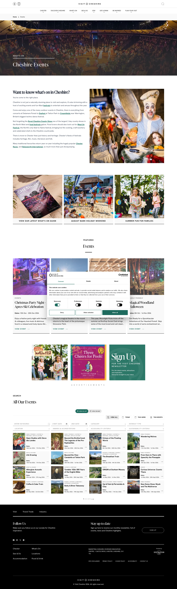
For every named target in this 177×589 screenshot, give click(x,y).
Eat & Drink (104, 10)
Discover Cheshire (58, 10)
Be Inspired (117, 10)
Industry (43, 512)
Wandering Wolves (148, 437)
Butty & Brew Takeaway (74, 486)
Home (15, 17)
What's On (73, 10)
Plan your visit (131, 10)
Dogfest (42, 113)
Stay (93, 10)
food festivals (35, 125)
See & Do (84, 10)
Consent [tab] (61, 281)
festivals (46, 106)
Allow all (115, 312)
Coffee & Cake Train (34, 484)
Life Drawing (31, 455)
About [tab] (116, 281)
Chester (43, 10)
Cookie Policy (120, 561)
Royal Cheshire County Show (40, 121)
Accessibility (132, 561)
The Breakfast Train (111, 457)
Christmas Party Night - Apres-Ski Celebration (30, 304)
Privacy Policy (107, 561)
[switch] (78, 304)
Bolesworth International (32, 147)
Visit (15, 512)
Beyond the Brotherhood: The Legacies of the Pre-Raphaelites (74, 440)
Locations (36, 554)
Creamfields (65, 113)
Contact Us (144, 561)
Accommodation (20, 559)
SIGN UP (153, 530)
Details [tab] (88, 281)
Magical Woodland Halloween (141, 304)
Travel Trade (28, 512)
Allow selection (89, 312)
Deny (62, 312)
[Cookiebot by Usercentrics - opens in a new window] (120, 275)
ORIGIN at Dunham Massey (114, 470)
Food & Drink (37, 559)
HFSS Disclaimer (94, 561)
